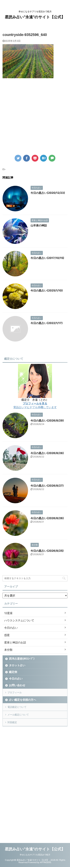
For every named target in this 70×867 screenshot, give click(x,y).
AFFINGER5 (45, 862)
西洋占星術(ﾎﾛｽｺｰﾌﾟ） (22, 658)
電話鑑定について (17, 706)
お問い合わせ (17, 685)
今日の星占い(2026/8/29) (47, 420)
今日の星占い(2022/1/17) (47, 323)
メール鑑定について (18, 714)
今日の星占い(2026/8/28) (47, 453)
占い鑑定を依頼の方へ (22, 699)
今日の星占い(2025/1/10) (47, 290)
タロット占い (17, 665)
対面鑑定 (12, 722)
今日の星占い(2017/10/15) (47, 258)
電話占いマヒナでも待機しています (35, 407)
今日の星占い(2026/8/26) (47, 518)
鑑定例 (13, 672)
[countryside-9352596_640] (43, 158)
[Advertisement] (35, 119)
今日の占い (16, 678)
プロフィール (14, 692)
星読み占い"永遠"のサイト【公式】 (35, 17)
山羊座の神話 (39, 225)
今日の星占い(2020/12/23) (48, 192)
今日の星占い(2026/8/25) (47, 550)
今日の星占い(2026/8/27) (47, 485)
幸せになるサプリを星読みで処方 (35, 854)
